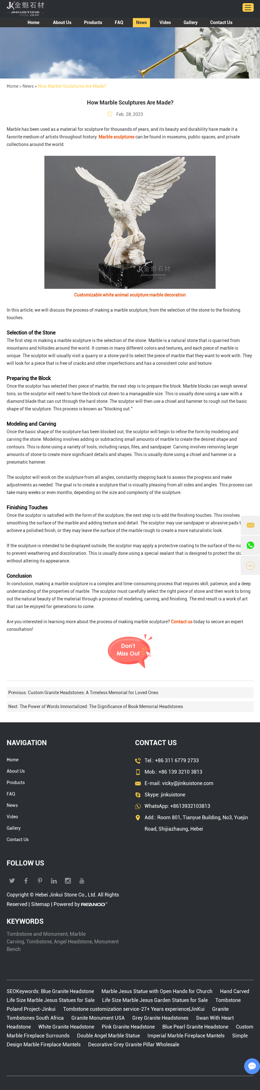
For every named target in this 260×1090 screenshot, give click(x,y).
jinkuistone (173, 795)
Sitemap (40, 904)
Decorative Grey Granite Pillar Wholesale (133, 1045)
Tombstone (39, 942)
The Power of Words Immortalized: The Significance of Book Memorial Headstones (101, 706)
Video (165, 22)
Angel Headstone (73, 942)
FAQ (119, 22)
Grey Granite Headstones (160, 1018)
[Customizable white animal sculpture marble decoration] (130, 287)
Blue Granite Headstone (68, 991)
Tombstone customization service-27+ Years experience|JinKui (134, 1009)
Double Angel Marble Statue (108, 1036)
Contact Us (221, 22)
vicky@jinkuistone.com (187, 783)
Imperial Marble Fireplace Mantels (186, 1036)
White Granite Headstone (66, 1027)
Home (33, 22)
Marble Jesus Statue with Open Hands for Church (157, 991)
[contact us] (130, 667)
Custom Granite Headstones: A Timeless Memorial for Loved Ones (93, 692)
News (141, 22)
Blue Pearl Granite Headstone (195, 1027)
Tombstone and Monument (37, 934)
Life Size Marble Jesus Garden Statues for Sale (155, 1000)
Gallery (191, 22)
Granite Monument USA (98, 1018)
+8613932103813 (190, 806)
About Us (62, 22)
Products (93, 22)
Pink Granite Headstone (128, 1027)
